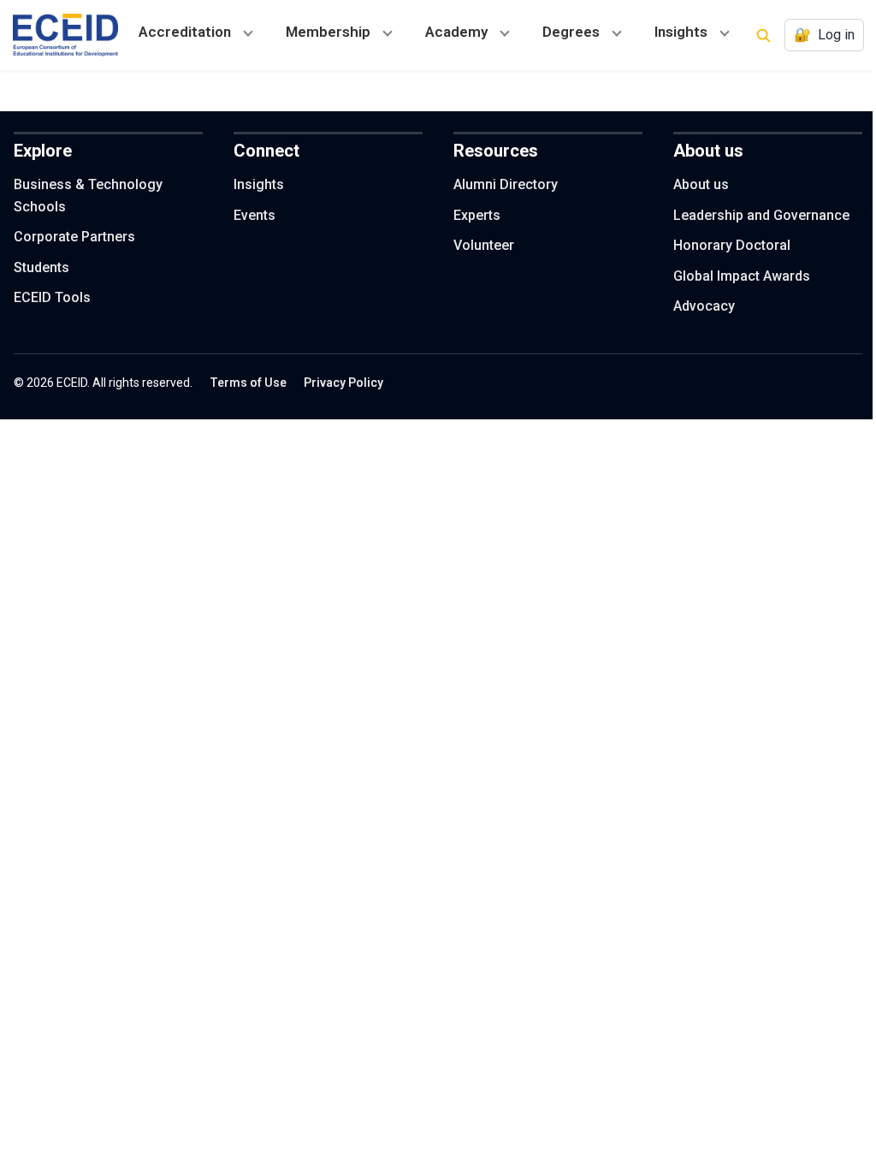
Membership (328, 31)
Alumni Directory (505, 184)
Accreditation (185, 31)
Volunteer (483, 245)
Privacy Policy (343, 382)
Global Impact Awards (741, 276)
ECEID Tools (52, 297)
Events (254, 215)
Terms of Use (248, 382)
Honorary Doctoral (731, 245)
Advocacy (704, 306)
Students (41, 267)
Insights (680, 31)
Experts (476, 215)
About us (701, 184)
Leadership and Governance (761, 215)
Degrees (571, 31)
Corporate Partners (74, 236)
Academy (456, 31)
